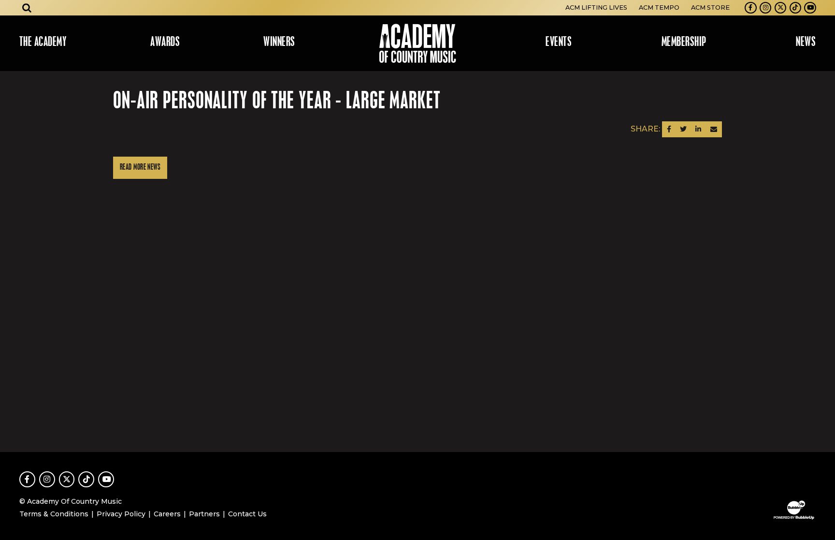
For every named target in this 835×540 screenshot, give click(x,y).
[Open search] (27, 7)
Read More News (140, 167)
